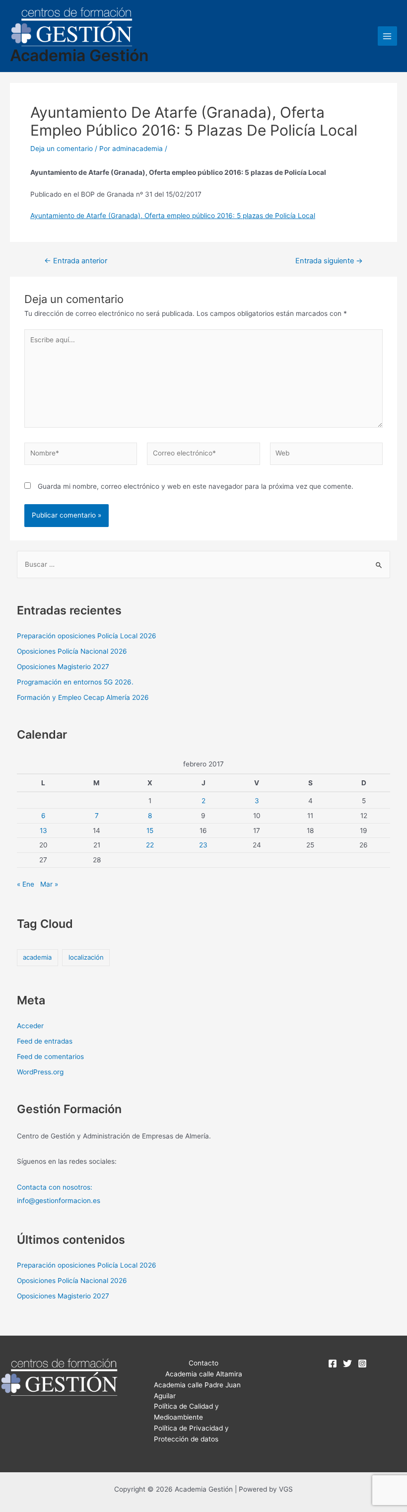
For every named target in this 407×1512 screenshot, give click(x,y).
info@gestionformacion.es (58, 1201)
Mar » (49, 884)
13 (43, 830)
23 (203, 845)
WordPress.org (40, 1072)
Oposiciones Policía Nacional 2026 (72, 651)
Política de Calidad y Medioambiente (186, 1411)
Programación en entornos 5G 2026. (75, 682)
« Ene (25, 884)
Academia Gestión (79, 55)
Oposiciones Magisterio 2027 (63, 667)
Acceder (30, 1026)
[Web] (326, 455)
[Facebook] (332, 1363)
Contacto (203, 1363)
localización (86, 957)
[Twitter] (347, 1363)
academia (37, 957)
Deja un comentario (61, 148)
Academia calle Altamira (203, 1374)
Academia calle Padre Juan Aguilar (197, 1390)
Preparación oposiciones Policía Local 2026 (86, 636)
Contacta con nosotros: (54, 1187)
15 (149, 830)
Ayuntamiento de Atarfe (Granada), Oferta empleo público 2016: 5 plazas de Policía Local (172, 216)
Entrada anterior (75, 261)
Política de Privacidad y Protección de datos (191, 1433)
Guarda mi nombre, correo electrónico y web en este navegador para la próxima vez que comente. (195, 486)
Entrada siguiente (329, 261)
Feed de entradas (44, 1041)
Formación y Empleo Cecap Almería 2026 (83, 697)
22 (150, 845)
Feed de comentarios (50, 1056)
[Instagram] (362, 1363)
